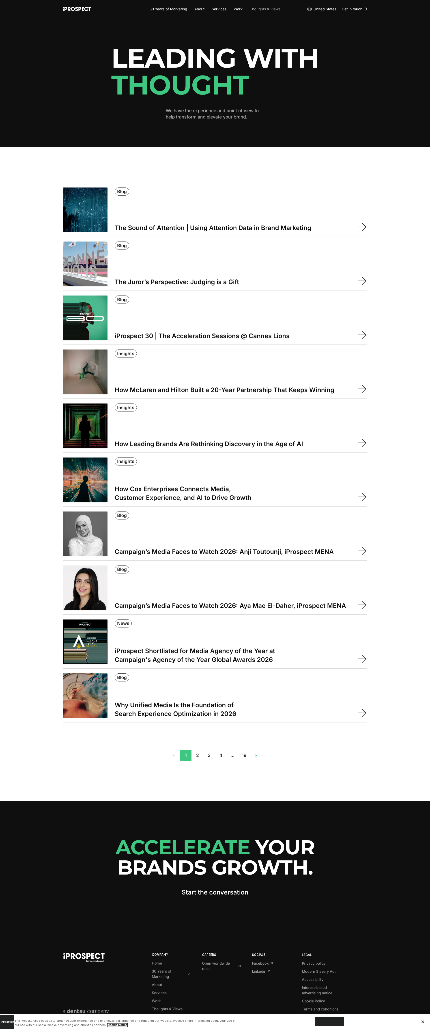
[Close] (423, 1022)
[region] (215, 1022)
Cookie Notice (117, 1025)
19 (244, 755)
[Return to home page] (77, 9)
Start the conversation (215, 892)
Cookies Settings (330, 1021)
